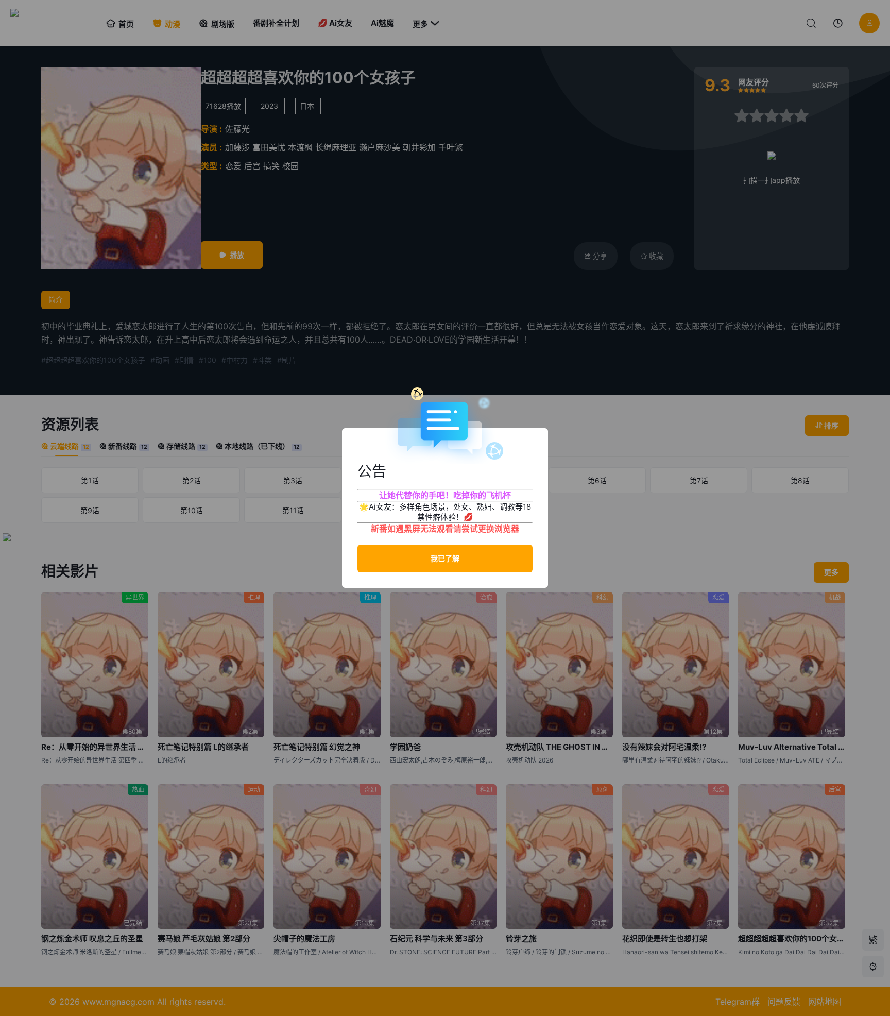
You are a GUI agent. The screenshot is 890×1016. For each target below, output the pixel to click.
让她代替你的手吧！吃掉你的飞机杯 (445, 495)
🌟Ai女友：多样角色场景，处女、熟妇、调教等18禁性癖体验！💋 (445, 512)
